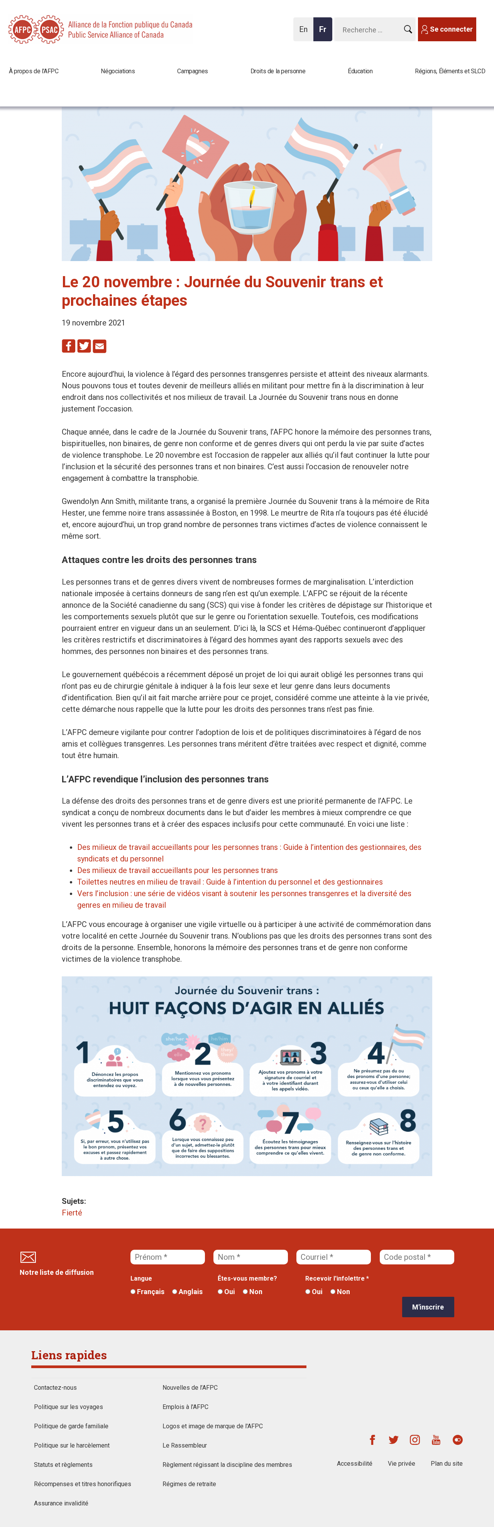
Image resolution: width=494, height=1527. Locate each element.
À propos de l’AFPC (34, 71)
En (305, 33)
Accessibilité (354, 1463)
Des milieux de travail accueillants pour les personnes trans (177, 870)
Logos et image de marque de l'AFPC (212, 1426)
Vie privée (401, 1463)
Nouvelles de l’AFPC (190, 1387)
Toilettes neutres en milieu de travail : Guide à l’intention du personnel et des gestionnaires (230, 882)
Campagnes (192, 71)
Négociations (118, 71)
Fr (325, 33)
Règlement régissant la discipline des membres (227, 1464)
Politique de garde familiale (71, 1426)
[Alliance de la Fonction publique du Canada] (58, 28)
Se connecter (451, 29)
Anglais (190, 1292)
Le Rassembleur (184, 1445)
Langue (141, 1278)
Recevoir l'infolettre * (337, 1278)
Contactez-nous (55, 1387)
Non (255, 1292)
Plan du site (447, 1463)
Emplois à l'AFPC (185, 1407)
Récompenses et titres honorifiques (82, 1484)
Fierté (72, 1212)
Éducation (360, 71)
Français (149, 1292)
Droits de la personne (278, 71)
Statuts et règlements (63, 1464)
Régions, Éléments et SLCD (450, 71)
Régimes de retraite (189, 1484)
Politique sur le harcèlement (72, 1445)
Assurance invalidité (61, 1503)
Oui (229, 1292)
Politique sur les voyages (68, 1407)
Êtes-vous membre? (247, 1278)
